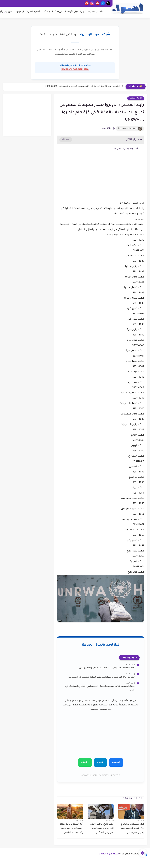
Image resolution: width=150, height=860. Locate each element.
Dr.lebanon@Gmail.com (75, 69)
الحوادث (48, 12)
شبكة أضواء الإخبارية (108, 854)
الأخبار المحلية (95, 12)
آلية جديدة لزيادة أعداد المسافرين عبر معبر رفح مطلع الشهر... (71, 828)
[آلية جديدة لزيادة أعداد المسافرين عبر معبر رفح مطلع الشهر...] (70, 811)
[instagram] (92, 3)
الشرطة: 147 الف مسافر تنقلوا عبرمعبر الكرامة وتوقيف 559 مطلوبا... (101, 677)
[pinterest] (97, 3)
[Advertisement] (100, 180)
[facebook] (103, 3)
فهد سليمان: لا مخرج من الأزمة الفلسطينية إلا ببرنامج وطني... (132, 828)
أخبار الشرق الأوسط (75, 12)
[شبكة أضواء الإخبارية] (127, 8)
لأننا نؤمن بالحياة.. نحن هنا (126, 149)
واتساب (84, 763)
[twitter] (108, 3)
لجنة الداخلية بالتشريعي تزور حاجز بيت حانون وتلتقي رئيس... (106, 668)
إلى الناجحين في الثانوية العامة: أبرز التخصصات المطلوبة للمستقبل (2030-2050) (84, 86)
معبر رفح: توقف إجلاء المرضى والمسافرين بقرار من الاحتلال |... (102, 828)
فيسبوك (116, 763)
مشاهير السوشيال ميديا (29, 12)
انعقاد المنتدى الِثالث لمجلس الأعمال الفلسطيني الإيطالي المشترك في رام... (100, 688)
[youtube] (87, 3)
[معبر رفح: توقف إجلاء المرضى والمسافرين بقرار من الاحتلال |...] (101, 811)
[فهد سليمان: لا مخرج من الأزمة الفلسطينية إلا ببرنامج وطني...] (131, 811)
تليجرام (100, 763)
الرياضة (59, 12)
